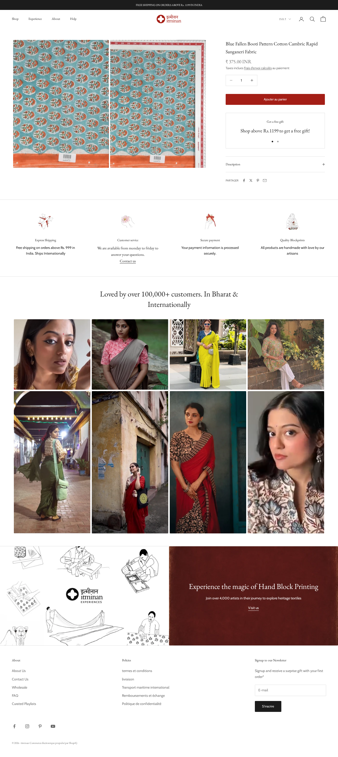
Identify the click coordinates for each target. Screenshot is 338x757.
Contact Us (20, 679)
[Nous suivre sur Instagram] (27, 726)
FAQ (15, 695)
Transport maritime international (145, 687)
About (56, 19)
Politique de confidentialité (141, 703)
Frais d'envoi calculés (258, 68)
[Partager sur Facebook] (244, 180)
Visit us (253, 608)
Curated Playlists (24, 703)
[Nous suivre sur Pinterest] (40, 726)
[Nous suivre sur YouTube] (52, 726)
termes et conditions (137, 671)
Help (73, 19)
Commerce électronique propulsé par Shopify (53, 743)
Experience (35, 19)
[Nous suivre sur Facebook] (14, 726)
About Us (19, 671)
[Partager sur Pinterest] (258, 180)
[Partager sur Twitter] (251, 180)
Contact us (128, 260)
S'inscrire (268, 706)
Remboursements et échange (143, 695)
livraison (128, 679)
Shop (15, 19)
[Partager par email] (265, 180)
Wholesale (19, 687)
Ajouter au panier (275, 99)
